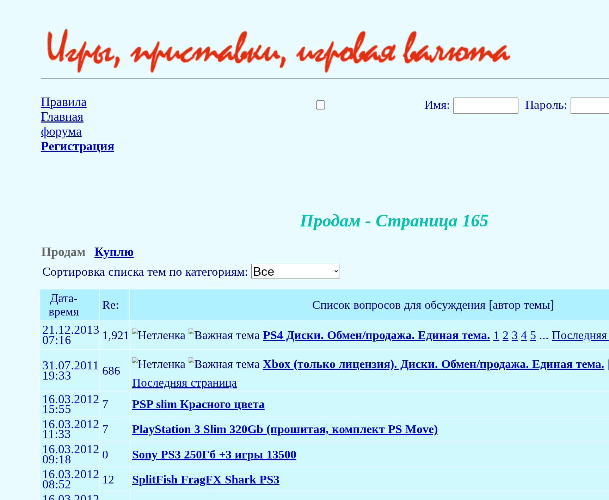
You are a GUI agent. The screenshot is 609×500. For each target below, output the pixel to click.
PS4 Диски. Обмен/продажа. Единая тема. (376, 335)
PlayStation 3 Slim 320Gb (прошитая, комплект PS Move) (285, 429)
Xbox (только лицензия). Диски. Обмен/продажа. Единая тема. (433, 363)
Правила (64, 102)
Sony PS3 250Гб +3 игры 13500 (214, 454)
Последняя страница (184, 382)
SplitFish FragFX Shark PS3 (205, 479)
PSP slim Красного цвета (198, 404)
